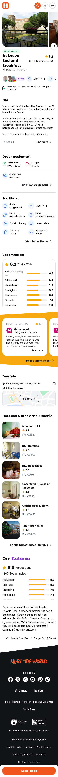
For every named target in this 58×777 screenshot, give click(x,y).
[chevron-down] (35, 570)
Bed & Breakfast (11, 51)
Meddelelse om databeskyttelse (29, 739)
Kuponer (29, 747)
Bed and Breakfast (43, 701)
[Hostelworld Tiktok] (47, 679)
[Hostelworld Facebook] (10, 679)
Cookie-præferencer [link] (29, 762)
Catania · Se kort (16, 70)
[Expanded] (7, 638)
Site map (40, 754)
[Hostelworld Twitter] (17, 679)
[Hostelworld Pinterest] (40, 679)
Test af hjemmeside (23, 754)
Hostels (16, 701)
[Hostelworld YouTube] (32, 679)
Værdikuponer (43, 747)
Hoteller (27, 701)
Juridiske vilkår (15, 747)
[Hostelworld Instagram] (25, 679)
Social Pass (29, 709)
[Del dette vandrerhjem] (54, 46)
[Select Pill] (37, 5)
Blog (7, 701)
